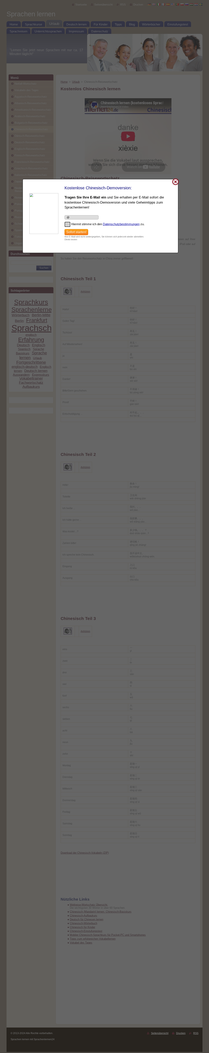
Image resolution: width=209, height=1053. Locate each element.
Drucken (181, 1033)
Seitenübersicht (159, 1033)
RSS (195, 1033)
